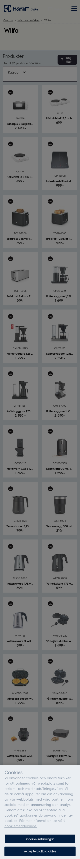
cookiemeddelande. (20, 825)
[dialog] (40, 812)
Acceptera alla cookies (40, 851)
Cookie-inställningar (40, 839)
